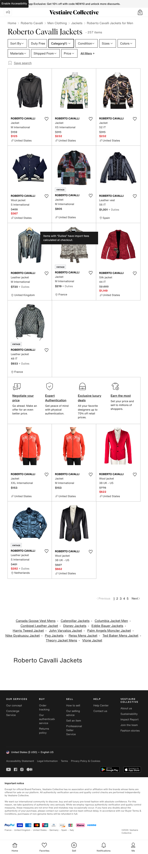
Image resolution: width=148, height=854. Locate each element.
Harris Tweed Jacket (28, 630)
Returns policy (44, 731)
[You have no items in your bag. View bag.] (140, 12)
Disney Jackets (74, 625)
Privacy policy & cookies (85, 761)
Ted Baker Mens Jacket (120, 635)
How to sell (73, 706)
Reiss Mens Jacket (83, 635)
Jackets (76, 23)
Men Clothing (57, 23)
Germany (54, 830)
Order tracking (44, 708)
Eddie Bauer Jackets (107, 625)
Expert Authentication (55, 398)
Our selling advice (73, 713)
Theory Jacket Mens (61, 640)
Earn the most (121, 395)
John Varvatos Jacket (65, 630)
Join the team (129, 725)
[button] (140, 12)
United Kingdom (22, 830)
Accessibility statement (20, 761)
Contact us (100, 711)
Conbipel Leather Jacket (39, 625)
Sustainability (129, 714)
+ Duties (113, 210)
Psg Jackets (54, 635)
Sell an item (73, 721)
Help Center (100, 706)
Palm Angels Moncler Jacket (109, 630)
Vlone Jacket (92, 640)
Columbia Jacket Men (111, 620)
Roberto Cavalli (32, 23)
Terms (64, 761)
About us (126, 708)
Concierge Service (12, 713)
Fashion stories (130, 731)
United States (40, 830)
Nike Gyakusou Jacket (22, 635)
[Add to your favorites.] (46, 119)
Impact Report (129, 720)
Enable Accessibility (14, 4)
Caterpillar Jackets (75, 620)
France (8, 830)
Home (12, 23)
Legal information (47, 761)
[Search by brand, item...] (8, 12)
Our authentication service (48, 719)
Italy (72, 830)
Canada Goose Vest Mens (36, 620)
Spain (64, 830)
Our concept (14, 706)
